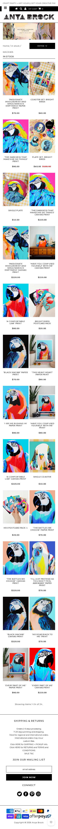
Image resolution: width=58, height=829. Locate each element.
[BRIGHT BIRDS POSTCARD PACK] (42, 300)
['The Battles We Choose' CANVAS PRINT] (16, 558)
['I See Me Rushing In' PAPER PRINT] (16, 402)
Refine (40, 46)
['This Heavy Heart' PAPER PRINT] (42, 351)
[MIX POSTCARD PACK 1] (16, 507)
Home (6, 46)
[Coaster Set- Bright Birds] (42, 78)
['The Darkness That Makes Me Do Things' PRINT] (16, 136)
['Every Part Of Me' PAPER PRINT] (16, 664)
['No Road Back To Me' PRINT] (42, 613)
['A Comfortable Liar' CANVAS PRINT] (16, 455)
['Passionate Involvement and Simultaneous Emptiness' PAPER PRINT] (16, 78)
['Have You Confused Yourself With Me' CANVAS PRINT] (42, 242)
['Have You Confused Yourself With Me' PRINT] (42, 402)
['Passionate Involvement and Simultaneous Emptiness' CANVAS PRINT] (16, 242)
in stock (15, 46)
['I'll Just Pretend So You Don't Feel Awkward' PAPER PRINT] (42, 558)
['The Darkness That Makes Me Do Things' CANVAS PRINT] (42, 189)
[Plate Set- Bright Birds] (42, 136)
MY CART (36, 9)
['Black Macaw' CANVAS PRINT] (16, 613)
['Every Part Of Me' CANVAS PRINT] (42, 664)
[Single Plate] (16, 189)
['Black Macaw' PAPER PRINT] (16, 351)
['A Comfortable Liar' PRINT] (16, 300)
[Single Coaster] (42, 455)
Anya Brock (38, 822)
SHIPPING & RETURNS (29, 720)
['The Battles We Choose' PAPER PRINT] (42, 507)
